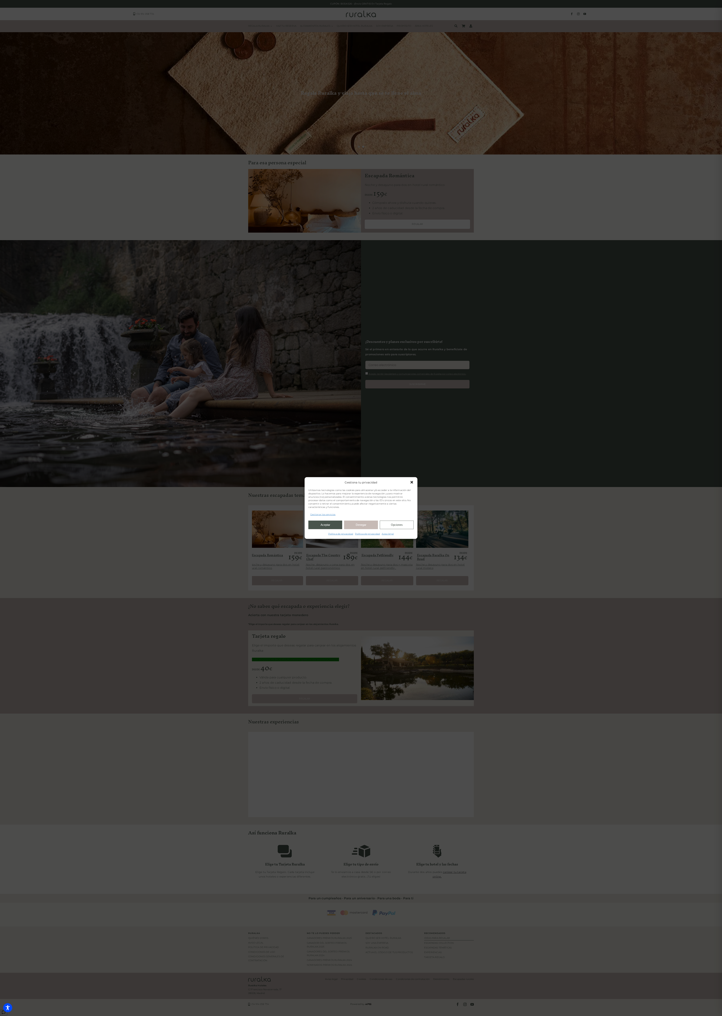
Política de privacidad (340, 533)
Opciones (397, 524)
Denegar (361, 524)
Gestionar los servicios (323, 514)
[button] (412, 482)
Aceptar (325, 524)
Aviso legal (388, 533)
